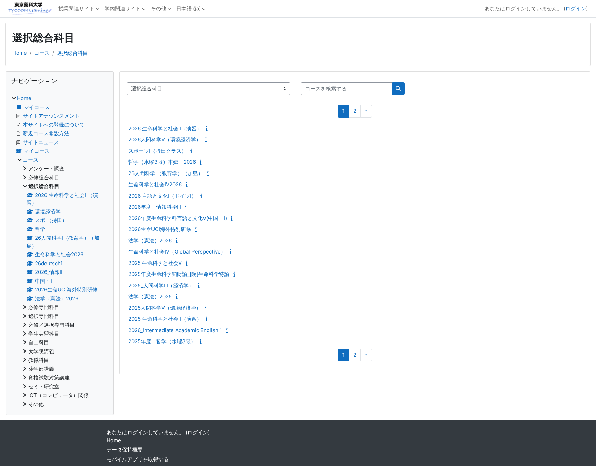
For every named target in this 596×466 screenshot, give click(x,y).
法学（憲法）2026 (150, 240)
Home (19, 53)
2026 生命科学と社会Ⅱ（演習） (165, 128)
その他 (158, 8)
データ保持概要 (125, 449)
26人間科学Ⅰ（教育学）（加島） (165, 173)
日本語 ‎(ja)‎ (188, 8)
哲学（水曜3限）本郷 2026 (162, 162)
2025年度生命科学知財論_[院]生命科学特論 (178, 274)
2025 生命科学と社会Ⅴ (155, 263)
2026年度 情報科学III (154, 207)
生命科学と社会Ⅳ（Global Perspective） (177, 251)
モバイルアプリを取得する (138, 459)
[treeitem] (59, 251)
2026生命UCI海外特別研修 (159, 229)
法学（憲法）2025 (150, 296)
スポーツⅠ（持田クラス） (157, 151)
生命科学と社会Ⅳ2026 (155, 184)
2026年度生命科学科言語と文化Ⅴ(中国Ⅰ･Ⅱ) (177, 218)
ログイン (575, 8)
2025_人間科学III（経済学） (161, 285)
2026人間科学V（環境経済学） (164, 139)
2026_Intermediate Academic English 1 (175, 330)
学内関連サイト (123, 8)
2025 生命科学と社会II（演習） (165, 319)
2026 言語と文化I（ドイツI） (162, 195)
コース (42, 53)
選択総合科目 (72, 53)
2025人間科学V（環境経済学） (164, 308)
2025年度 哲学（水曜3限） (162, 341)
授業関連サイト (76, 8)
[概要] (208, 128)
